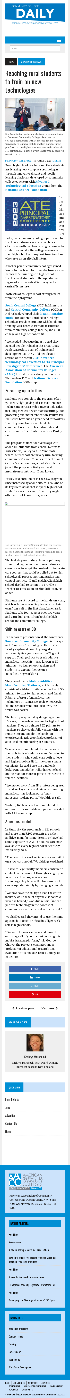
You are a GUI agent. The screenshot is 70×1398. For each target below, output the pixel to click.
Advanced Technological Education (27, 184)
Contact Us (11, 1124)
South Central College (21, 305)
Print (57, 161)
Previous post (25, 1008)
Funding (12, 1344)
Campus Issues (16, 1336)
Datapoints (27, 1389)
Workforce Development (20, 1367)
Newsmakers (15, 1242)
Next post (47, 1008)
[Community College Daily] (35, 14)
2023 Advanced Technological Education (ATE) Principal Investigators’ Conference (34, 362)
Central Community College (30, 309)
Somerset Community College (26, 641)
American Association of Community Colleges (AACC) (34, 370)
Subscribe (33, 1383)
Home (8, 1132)
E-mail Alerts (12, 1100)
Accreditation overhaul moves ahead (26, 1277)
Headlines (13, 1234)
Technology (14, 1359)
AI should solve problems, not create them (29, 1250)
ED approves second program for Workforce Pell (32, 1285)
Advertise (10, 1115)
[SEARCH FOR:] (35, 48)
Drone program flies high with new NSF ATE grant (33, 1300)
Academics (13, 1389)
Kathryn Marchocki (35, 1057)
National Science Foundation (26, 190)
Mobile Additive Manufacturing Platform (28, 683)
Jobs (7, 1108)
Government (15, 1352)
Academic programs (18, 1329)
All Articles (19, 1383)
